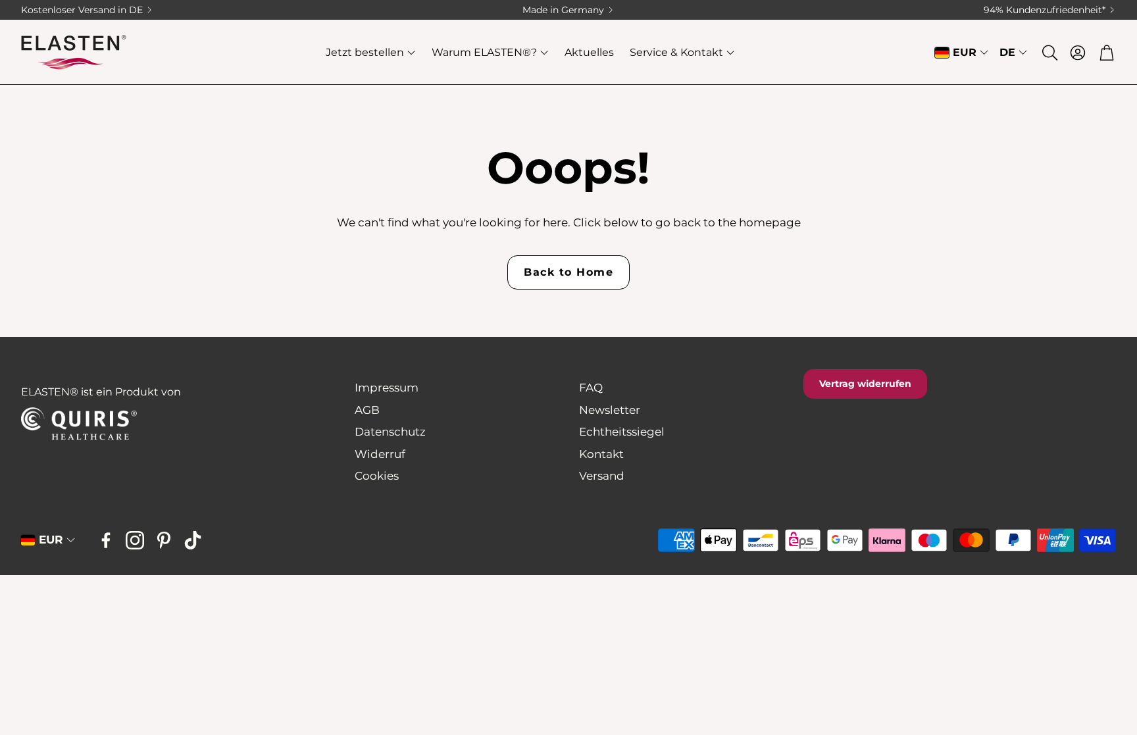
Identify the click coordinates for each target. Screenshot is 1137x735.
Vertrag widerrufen (865, 384)
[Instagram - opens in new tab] (135, 540)
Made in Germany (563, 9)
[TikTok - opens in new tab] (193, 540)
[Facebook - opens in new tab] (106, 540)
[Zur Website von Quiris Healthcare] (104, 424)
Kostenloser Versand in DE (82, 9)
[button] (1049, 52)
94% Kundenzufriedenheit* (1044, 9)
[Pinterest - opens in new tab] (164, 540)
